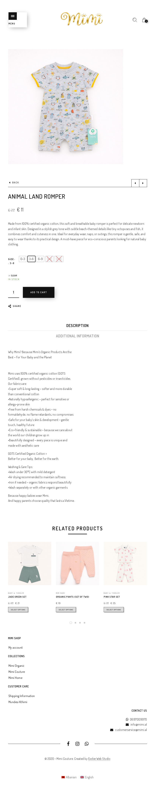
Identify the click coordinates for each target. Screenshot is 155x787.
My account (16, 647)
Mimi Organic (17, 666)
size (11, 259)
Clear (14, 275)
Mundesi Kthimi (18, 702)
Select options (18, 610)
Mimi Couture (17, 672)
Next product (143, 183)
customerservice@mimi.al (131, 730)
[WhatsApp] (86, 744)
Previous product (135, 183)
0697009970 (138, 719)
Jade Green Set (17, 596)
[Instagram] (77, 744)
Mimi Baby (60, 593)
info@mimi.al (139, 724)
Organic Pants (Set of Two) (72, 596)
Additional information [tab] (77, 336)
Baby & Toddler (16, 593)
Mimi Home (15, 678)
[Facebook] (68, 744)
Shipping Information (22, 696)
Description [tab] (77, 325)
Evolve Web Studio (99, 759)
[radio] (22, 259)
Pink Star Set (112, 596)
